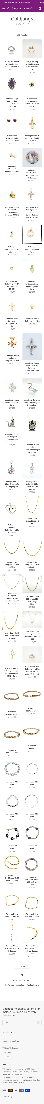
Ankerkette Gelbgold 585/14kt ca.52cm (12, 564)
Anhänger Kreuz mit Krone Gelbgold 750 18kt (12, 358)
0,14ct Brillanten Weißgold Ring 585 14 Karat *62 (12, 64)
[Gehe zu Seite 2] (27, 966)
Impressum (6, 1052)
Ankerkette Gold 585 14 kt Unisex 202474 (12, 635)
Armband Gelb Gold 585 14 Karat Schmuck (12, 948)
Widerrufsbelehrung (10, 1048)
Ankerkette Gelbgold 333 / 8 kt (32, 521)
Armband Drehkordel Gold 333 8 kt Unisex (12, 878)
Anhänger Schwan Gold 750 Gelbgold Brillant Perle (32, 402)
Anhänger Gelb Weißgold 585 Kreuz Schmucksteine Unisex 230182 (32, 212)
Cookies (5, 1057)
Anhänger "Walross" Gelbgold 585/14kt (12, 169)
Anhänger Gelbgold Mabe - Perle (32, 249)
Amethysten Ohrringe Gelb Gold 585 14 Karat (12, 138)
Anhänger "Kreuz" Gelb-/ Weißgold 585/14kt (32, 138)
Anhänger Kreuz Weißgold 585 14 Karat (12, 402)
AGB (4, 1037)
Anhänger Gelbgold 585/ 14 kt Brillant (12, 249)
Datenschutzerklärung (10, 1042)
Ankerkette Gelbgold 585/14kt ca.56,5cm (32, 564)
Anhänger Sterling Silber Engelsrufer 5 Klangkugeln (12, 484)
